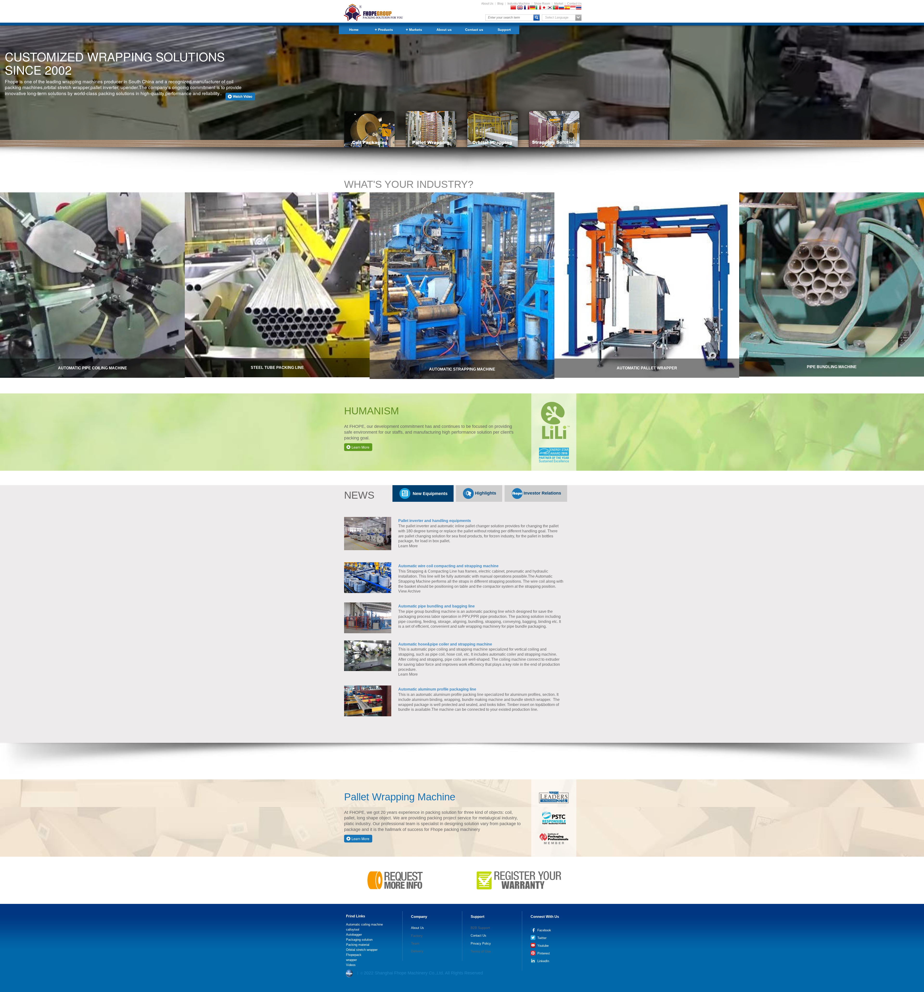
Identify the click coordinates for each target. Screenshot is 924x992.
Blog (500, 3)
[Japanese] (544, 8)
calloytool (352, 929)
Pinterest (543, 953)
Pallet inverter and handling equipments (434, 521)
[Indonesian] (573, 8)
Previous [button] (2, 279)
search (536, 17)
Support (504, 30)
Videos (351, 965)
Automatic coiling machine (364, 924)
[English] (520, 8)
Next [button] (921, 279)
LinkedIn (542, 961)
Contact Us (574, 3)
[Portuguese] (555, 8)
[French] (527, 8)
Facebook (543, 930)
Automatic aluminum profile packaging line (437, 689)
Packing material (357, 944)
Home (354, 30)
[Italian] (538, 8)
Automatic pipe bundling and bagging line (436, 606)
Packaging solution (359, 939)
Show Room (542, 3)
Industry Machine (518, 3)
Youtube (542, 945)
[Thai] (579, 8)
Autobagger (354, 934)
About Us (487, 3)
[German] (532, 8)
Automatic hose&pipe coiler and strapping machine (445, 644)
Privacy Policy (481, 943)
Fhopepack (353, 955)
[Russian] (561, 8)
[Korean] (550, 8)
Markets (415, 30)
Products (385, 30)
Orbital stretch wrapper (362, 950)
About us (444, 30)
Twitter (541, 938)
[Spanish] (567, 8)
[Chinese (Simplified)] (513, 8)
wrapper (351, 960)
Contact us (474, 30)
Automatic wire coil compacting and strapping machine (448, 566)
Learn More (360, 447)
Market (558, 3)
